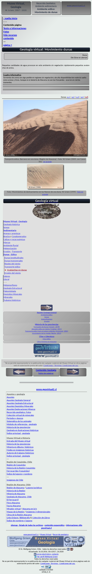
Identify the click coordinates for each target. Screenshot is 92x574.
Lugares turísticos (34, 488)
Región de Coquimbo (16, 465)
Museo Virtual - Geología (15, 221)
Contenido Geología (46, 370)
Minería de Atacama (16, 494)
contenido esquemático (54, 525)
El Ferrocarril (12, 500)
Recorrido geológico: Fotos (19, 412)
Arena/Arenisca (46, 319)
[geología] (46, 547)
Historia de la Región (16, 491)
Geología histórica (11, 224)
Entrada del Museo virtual (18, 441)
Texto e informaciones (14, 28)
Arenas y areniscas (11, 233)
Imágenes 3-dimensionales (38, 512)
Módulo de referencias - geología (22, 424)
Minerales (7, 297)
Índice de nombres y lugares (19, 521)
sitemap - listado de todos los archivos (27, 525)
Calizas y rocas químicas (14, 240)
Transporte (17, 252)
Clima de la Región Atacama (19, 515)
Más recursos (10, 35)
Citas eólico (47, 339)
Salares (6, 276)
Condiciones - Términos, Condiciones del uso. (60, 366)
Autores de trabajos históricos (20, 453)
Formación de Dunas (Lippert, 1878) (47, 327)
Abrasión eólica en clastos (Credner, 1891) (47, 329)
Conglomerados (19, 236)
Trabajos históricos (11, 300)
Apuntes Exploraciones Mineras (21, 409)
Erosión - (7, 252)
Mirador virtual (14, 509)
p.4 (82, 97)
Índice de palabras (45, 373)
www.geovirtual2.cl (46, 389)
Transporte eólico (12, 267)
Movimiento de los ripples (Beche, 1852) (46, 333)
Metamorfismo (10, 285)
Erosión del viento (12, 273)
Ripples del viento (12, 264)
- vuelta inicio (10, 18)
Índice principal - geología (18, 433)
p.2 (73, 97)
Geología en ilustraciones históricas (22, 430)
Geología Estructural (12, 288)
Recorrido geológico (61, 535)
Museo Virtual (45, 535)
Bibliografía (25, 518)
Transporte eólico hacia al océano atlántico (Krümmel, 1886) (46, 331)
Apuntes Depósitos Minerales (20, 406)
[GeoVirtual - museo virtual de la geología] (46, 219)
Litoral (6, 279)
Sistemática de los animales (19, 421)
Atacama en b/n (29, 509)
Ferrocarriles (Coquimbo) (18, 471)
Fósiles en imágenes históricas (20, 450)
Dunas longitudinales (13, 258)
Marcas (6, 243)
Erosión (47, 321)
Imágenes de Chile (15, 480)
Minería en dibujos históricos (20, 447)
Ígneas (6, 227)
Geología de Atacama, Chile (19, 497)
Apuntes (10, 397)
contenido (8, 38)
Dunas (46, 317)
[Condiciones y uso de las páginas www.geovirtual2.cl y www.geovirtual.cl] (71, 549)
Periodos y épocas (15, 418)
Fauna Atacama (14, 506)
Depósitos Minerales (12, 294)
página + (7, 45)
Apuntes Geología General (18, 400)
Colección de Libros (41, 518)
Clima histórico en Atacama (46, 342)
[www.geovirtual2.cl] (47, 357)
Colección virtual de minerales (20, 415)
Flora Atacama (13, 503)
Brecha (6, 236)
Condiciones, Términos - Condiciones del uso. (57, 564)
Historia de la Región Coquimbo (21, 468)
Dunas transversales (13, 261)
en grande (47, 162)
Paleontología (9, 291)
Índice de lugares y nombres (19, 474)
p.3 (77, 97)
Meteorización (10, 249)
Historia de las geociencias (46, 324)
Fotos (6, 32)
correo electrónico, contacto (47, 554)
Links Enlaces (12, 518)
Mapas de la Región (15, 512)
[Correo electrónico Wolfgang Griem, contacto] (68, 549)
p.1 (68, 97)
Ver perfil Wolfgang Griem (47, 557)
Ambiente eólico (46, 315)
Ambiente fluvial (10, 246)
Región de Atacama (15, 488)
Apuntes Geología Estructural (20, 403)
